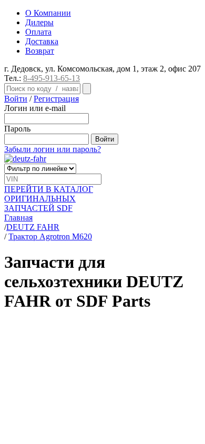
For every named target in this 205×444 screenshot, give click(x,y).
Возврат (39, 50)
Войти (15, 98)
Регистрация (56, 98)
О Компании (48, 12)
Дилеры (39, 22)
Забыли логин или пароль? (52, 149)
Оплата (38, 31)
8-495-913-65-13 (51, 78)
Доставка (41, 41)
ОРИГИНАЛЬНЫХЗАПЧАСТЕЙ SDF (48, 199)
